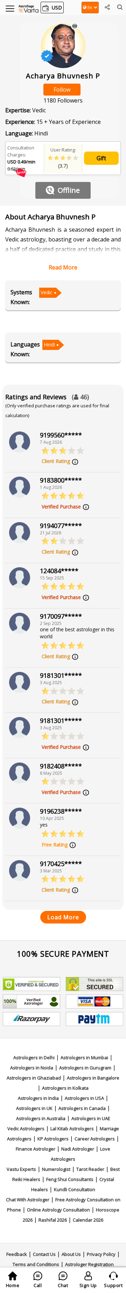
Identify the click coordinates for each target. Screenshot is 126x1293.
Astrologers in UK (34, 1108)
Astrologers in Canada (82, 1108)
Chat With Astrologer (27, 1199)
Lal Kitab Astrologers (72, 1128)
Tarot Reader (90, 1169)
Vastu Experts (21, 1169)
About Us (71, 1254)
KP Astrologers (53, 1139)
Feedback (16, 1254)
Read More (63, 267)
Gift (101, 158)
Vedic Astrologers (25, 1128)
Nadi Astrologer (77, 1149)
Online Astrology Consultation (58, 1210)
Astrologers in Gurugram (85, 1067)
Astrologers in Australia (40, 1118)
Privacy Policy (101, 1254)
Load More (63, 917)
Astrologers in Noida (31, 1067)
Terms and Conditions (36, 1264)
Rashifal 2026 (52, 1220)
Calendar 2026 (88, 1220)
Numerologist (56, 1169)
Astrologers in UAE (90, 1118)
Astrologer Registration (89, 1264)
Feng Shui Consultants (69, 1179)
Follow (62, 89)
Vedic (46, 292)
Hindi (49, 344)
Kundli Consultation (74, 1189)
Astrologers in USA (84, 1098)
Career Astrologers (95, 1139)
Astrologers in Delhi (34, 1057)
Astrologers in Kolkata (65, 1088)
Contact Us (44, 1254)
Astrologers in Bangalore (93, 1078)
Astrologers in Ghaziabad (34, 1078)
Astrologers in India (38, 1098)
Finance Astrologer (35, 1149)
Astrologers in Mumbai (84, 1057)
